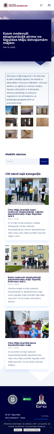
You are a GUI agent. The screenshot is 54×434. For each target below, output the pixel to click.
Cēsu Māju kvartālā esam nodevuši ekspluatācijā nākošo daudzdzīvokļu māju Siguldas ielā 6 (25, 213)
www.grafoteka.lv (41, 419)
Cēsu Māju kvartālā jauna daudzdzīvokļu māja (22, 344)
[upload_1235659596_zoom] (11, 122)
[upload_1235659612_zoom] (27, 134)
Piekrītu (18, 430)
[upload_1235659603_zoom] (27, 122)
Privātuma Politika (32, 430)
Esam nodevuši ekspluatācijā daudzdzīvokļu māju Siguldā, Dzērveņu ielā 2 (24, 279)
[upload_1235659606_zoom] (42, 122)
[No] (50, 427)
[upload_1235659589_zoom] (27, 110)
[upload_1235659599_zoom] (11, 110)
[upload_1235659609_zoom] (11, 134)
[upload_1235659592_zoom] (42, 110)
